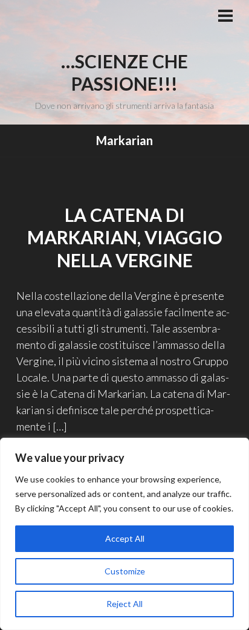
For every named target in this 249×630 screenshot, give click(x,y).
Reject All (124, 604)
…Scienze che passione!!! (124, 72)
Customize (125, 571)
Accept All (124, 538)
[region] (124, 534)
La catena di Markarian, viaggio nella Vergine (124, 237)
